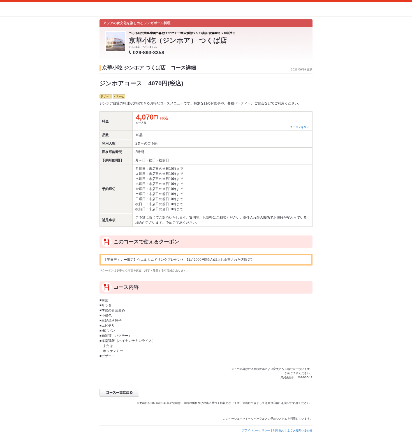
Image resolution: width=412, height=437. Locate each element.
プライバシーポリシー (256, 430)
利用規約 (278, 430)
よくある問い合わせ (300, 430)
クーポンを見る (299, 127)
